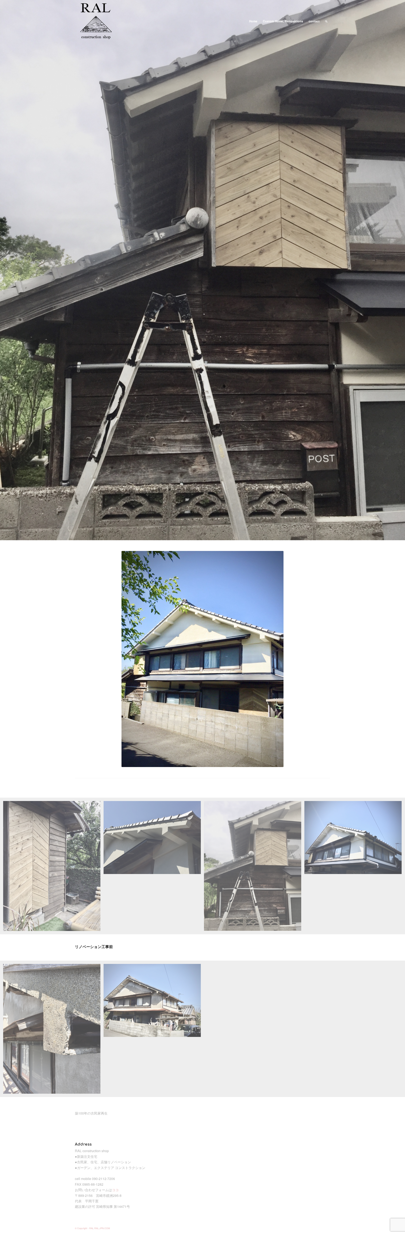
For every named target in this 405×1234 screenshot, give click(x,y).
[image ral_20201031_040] (53, 867)
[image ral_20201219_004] (154, 1002)
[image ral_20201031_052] (154, 839)
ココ (115, 1189)
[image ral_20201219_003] (354, 839)
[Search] (326, 21)
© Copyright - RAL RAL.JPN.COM (92, 1228)
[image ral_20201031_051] (254, 867)
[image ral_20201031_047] (53, 1030)
